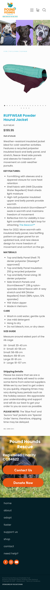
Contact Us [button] (23, 469)
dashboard (20, 581)
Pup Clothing (14, 51)
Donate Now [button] (23, 482)
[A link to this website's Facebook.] (5, 562)
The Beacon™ (27, 225)
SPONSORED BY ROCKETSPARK (12, 584)
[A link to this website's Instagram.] (11, 562)
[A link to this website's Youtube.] (16, 562)
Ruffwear (23, 51)
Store (5, 51)
